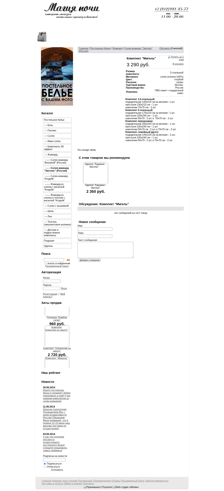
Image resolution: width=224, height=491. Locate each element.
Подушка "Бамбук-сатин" (57, 315)
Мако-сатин (54, 141)
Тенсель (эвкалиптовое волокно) (57, 223)
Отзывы (159, 27)
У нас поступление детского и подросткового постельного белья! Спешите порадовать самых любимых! (55, 444)
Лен (50, 216)
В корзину (178, 64)
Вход (64, 288)
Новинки (62, 27)
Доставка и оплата (135, 27)
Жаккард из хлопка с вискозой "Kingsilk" (54, 187)
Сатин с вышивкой (58, 206)
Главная (45, 27)
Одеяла (48, 246)
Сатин (51, 136)
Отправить (57, 469)
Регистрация (50, 294)
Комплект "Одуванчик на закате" (57, 346)
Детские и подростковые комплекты (52, 233)
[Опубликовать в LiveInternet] (136, 146)
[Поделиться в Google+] (132, 146)
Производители (102, 481)
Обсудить (164, 48)
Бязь (50, 125)
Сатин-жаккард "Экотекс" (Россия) (56, 169)
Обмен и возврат (73, 483)
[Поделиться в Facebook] (127, 146)
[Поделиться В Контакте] (159, 146)
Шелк (50, 211)
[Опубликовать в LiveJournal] (141, 146)
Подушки (49, 240)
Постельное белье (54, 120)
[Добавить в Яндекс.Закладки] (164, 146)
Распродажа (108, 27)
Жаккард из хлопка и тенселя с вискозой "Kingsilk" (54, 198)
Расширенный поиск (57, 266)
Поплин (52, 130)
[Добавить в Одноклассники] (150, 146)
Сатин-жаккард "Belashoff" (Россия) (56, 161)
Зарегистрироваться (156, 481)
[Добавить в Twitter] (154, 146)
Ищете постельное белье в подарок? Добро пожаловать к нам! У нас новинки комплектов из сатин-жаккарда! (57, 395)
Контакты (177, 27)
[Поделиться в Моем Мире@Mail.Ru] (145, 146)
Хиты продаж (83, 27)
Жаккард (52, 154)
